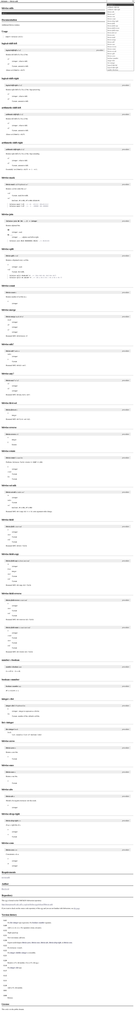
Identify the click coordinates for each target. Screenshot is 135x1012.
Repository (7, 895)
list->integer (111, 63)
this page (77, 908)
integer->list (111, 60)
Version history (9, 914)
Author (5, 884)
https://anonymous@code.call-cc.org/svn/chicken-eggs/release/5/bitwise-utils (27, 904)
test (3, 877)
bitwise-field (111, 23)
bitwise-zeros (111, 56)
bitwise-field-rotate (113, 30)
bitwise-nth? (111, 42)
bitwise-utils (14, 1)
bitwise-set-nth (112, 51)
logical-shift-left (112, 65)
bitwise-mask (111, 37)
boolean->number (113, 58)
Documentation (9, 20)
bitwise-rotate (112, 49)
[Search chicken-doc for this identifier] (133, 1)
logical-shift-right (113, 67)
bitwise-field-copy (113, 26)
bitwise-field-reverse (113, 28)
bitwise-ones (111, 44)
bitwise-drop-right (113, 21)
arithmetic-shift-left (113, 7)
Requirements (9, 872)
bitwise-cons (111, 16)
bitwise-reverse (112, 47)
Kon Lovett (5, 889)
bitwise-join (111, 35)
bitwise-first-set (112, 33)
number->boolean (113, 70)
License (5, 1004)
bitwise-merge (112, 40)
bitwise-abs (111, 12)
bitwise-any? (111, 14)
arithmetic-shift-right (114, 9)
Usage (5, 31)
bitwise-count (111, 19)
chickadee (4, 1)
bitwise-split (111, 54)
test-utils (7, 877)
